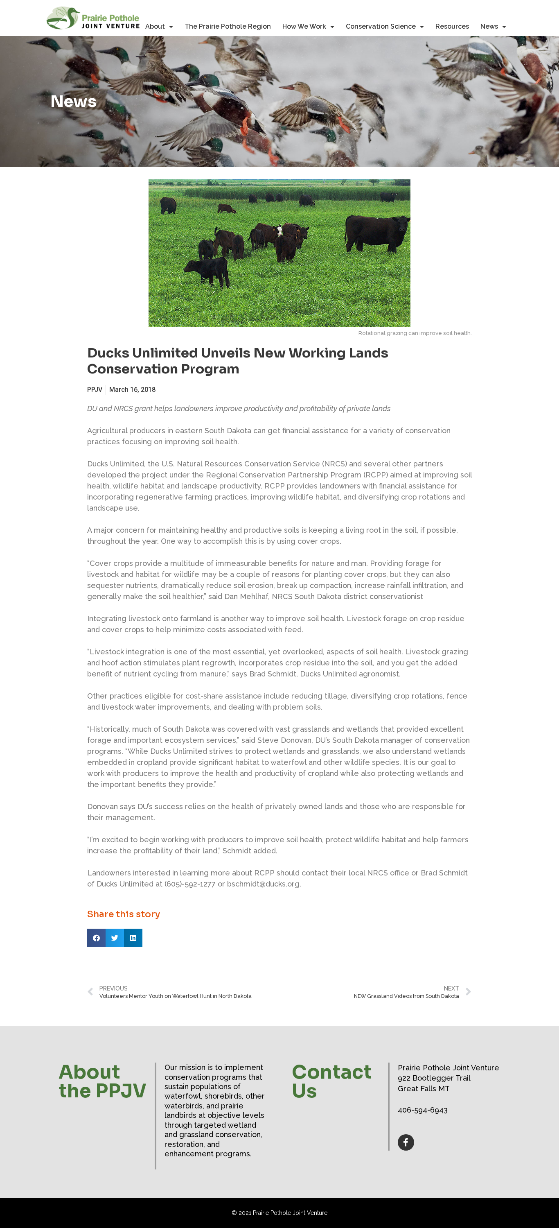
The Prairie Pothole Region (228, 26)
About (155, 26)
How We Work (304, 26)
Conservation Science (381, 26)
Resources (452, 26)
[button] (96, 938)
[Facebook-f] (406, 1142)
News (489, 26)
